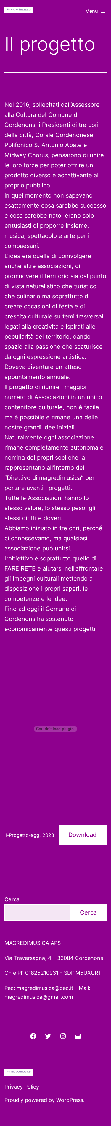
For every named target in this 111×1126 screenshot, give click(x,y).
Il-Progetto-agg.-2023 (29, 835)
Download (82, 834)
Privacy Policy (21, 1087)
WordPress (69, 1100)
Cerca (12, 899)
